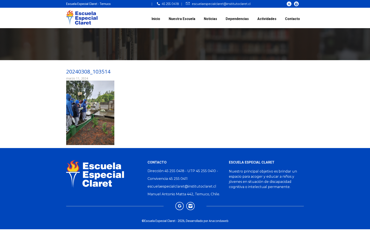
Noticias (210, 19)
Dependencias (237, 19)
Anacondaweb (218, 221)
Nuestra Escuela (182, 19)
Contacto (292, 19)
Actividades (266, 19)
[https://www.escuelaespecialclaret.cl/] (289, 4)
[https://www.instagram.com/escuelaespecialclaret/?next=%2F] (296, 4)
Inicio (156, 19)
